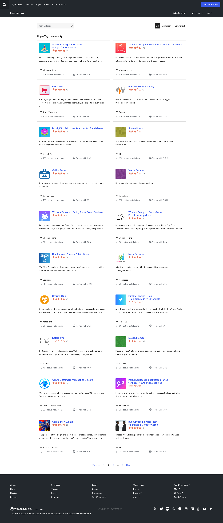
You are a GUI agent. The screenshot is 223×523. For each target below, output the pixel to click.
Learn (94, 485)
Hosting (13, 493)
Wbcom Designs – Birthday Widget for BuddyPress (67, 46)
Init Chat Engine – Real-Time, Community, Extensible (144, 297)
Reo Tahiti (39, 509)
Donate (137, 493)
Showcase (55, 485)
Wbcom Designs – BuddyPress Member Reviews (155, 44)
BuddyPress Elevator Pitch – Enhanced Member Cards (143, 423)
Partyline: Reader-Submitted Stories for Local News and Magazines (148, 381)
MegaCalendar (136, 254)
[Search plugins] (71, 25)
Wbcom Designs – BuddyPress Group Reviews (77, 212)
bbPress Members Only (141, 86)
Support (95, 489)
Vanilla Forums (136, 170)
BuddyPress (180, 497)
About (12, 485)
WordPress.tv (99, 497)
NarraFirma (58, 338)
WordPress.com (182, 485)
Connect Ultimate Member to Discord (72, 380)
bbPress (179, 493)
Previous (96, 465)
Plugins (54, 493)
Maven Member (136, 338)
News (12, 489)
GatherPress (59, 170)
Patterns (55, 497)
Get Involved (138, 485)
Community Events (62, 421)
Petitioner (57, 86)
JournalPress (135, 128)
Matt (177, 489)
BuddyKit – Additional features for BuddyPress (77, 128)
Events (136, 489)
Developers (97, 493)
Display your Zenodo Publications (70, 254)
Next (128, 465)
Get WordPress (211, 4)
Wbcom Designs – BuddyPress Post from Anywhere (145, 214)
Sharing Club (59, 296)
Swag (136, 497)
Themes (54, 489)
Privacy (13, 497)
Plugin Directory (17, 13)
